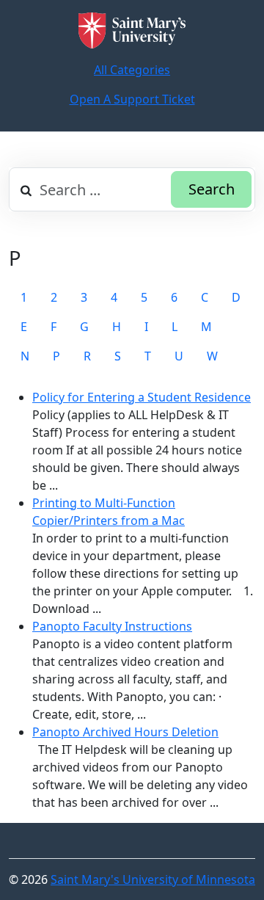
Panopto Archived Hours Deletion (125, 732)
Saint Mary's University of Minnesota (153, 879)
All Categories (132, 70)
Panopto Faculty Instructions (112, 626)
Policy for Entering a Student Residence (141, 397)
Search (211, 189)
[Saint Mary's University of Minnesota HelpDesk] (132, 30)
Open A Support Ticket (132, 99)
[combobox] (132, 189)
